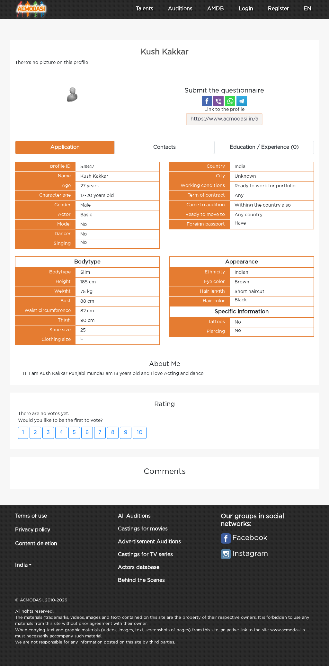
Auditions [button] (180, 8)
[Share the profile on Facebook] (207, 101)
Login (246, 8)
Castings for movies (143, 529)
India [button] (21, 565)
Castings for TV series (145, 554)
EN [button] (307, 8)
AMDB (215, 8)
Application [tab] (65, 147)
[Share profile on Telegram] (241, 101)
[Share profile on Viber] (218, 101)
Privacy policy (32, 530)
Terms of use (31, 516)
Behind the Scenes (141, 580)
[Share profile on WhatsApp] (230, 101)
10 (139, 432)
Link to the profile (224, 109)
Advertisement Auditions (149, 541)
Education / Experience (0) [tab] (264, 147)
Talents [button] (144, 8)
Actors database (138, 567)
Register (278, 8)
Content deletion (36, 543)
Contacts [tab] (164, 147)
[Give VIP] (72, 94)
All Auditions (134, 516)
